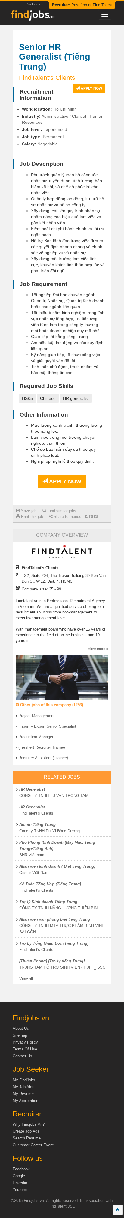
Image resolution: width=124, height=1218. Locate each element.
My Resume (23, 1094)
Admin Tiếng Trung (37, 824)
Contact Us (22, 1056)
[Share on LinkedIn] (91, 516)
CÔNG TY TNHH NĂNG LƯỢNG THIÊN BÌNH (59, 908)
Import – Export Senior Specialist (47, 726)
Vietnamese (36, 4)
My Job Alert (24, 1087)
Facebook (21, 1169)
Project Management (36, 716)
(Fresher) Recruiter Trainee (41, 747)
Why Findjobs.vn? (29, 1124)
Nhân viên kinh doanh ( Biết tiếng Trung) (57, 866)
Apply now (91, 88)
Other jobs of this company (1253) (51, 705)
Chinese (48, 398)
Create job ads (26, 1131)
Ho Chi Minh (65, 109)
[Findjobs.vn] (32, 17)
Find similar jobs (61, 511)
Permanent (53, 136)
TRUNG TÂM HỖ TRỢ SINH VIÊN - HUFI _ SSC (62, 967)
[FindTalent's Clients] (62, 551)
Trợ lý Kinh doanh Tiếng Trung (48, 901)
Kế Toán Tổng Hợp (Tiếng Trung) (50, 884)
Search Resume (27, 1138)
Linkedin (20, 1183)
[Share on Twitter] (95, 516)
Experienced (55, 129)
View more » (98, 649)
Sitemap (20, 1035)
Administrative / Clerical (64, 116)
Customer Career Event (33, 1145)
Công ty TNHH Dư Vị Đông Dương (49, 831)
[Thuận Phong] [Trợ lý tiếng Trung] (52, 961)
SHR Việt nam (31, 855)
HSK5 (27, 398)
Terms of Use (25, 1049)
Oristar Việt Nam (33, 872)
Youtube (20, 1189)
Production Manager (35, 737)
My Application (25, 1100)
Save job (28, 511)
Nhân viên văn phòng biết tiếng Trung (54, 919)
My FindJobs (24, 1080)
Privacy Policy (25, 1042)
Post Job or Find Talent (82, 5)
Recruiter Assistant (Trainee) (43, 758)
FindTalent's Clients (36, 813)
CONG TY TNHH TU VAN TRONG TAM (53, 795)
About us (21, 1028)
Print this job (31, 516)
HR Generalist (32, 789)
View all (26, 978)
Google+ (20, 1176)
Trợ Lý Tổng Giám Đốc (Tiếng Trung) (53, 943)
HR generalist (76, 398)
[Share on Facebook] (86, 516)
